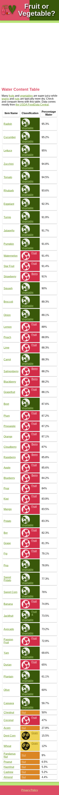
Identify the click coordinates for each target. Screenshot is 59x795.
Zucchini (9, 163)
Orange (8, 436)
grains (5, 98)
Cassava (9, 703)
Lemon (8, 326)
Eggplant (9, 203)
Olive (7, 689)
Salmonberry (11, 371)
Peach (7, 337)
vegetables (26, 95)
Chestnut (9, 712)
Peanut (8, 761)
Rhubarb (9, 190)
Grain (34, 733)
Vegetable (27, 128)
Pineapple (10, 426)
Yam (6, 652)
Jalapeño (9, 230)
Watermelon (11, 255)
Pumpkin (9, 244)
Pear (6, 488)
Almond (8, 777)
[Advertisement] (29, 55)
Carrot (7, 359)
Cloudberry (10, 446)
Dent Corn (10, 735)
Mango (8, 509)
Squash (8, 288)
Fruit (34, 253)
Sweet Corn (10, 592)
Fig (5, 553)
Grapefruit (9, 392)
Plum (7, 415)
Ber (6, 532)
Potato (7, 521)
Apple (7, 467)
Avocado (9, 629)
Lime (6, 347)
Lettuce (8, 150)
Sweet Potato (7, 579)
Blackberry (10, 381)
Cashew (8, 772)
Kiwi (6, 498)
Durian (7, 664)
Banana (8, 604)
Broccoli (8, 301)
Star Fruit (9, 266)
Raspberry (10, 457)
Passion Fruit (8, 641)
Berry (34, 273)
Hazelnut (9, 767)
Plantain (8, 676)
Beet (6, 404)
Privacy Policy (29, 790)
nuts (17, 98)
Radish (8, 123)
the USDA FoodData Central (32, 104)
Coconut (8, 720)
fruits (11, 95)
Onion (7, 315)
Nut (24, 712)
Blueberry (9, 478)
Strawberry (10, 276)
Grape (7, 543)
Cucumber (10, 137)
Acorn (7, 728)
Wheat (7, 746)
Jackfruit (8, 615)
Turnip (7, 217)
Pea (6, 565)
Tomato (8, 177)
